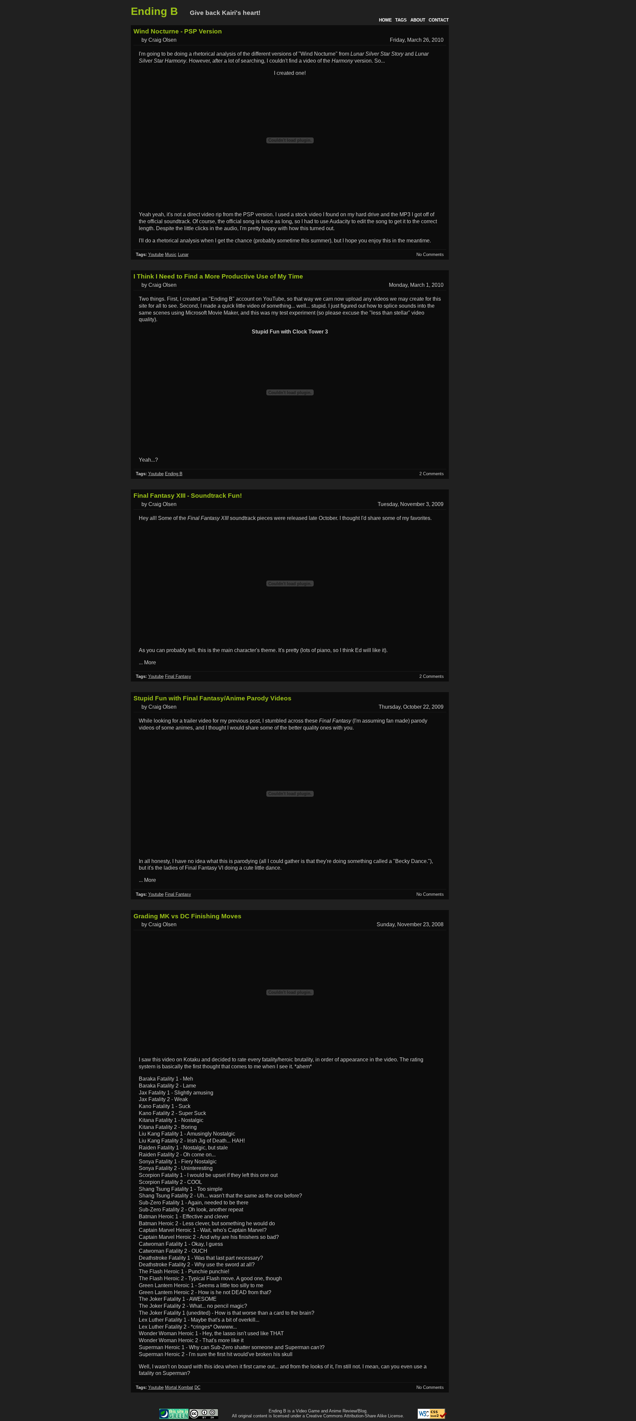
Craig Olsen (162, 40)
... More (147, 662)
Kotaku (192, 1059)
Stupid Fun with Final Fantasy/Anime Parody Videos (212, 698)
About (417, 20)
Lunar (183, 254)
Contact (439, 20)
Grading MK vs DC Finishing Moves (187, 916)
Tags (401, 20)
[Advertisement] (478, 122)
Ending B (154, 11)
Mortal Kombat (179, 1387)
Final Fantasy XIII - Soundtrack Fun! (187, 495)
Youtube (156, 254)
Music (171, 254)
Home (385, 20)
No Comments (430, 254)
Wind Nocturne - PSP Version (177, 31)
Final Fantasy (178, 676)
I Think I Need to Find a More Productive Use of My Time (218, 276)
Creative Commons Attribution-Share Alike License (354, 1415)
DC (197, 1387)
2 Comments (431, 473)
